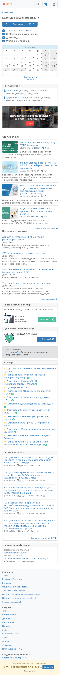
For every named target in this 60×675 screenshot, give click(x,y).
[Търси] (37, 3)
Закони (5, 629)
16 (45, 62)
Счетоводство (9, 614)
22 (38, 66)
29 (38, 69)
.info (7, 4)
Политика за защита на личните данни (21, 594)
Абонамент (46, 319)
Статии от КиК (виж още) (45, 228)
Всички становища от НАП (42, 538)
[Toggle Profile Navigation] (54, 4)
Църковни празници (19, 41)
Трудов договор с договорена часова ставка (26, 283)
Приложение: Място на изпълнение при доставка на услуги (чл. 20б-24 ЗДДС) (26, 443)
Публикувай (45, 339)
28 (30, 69)
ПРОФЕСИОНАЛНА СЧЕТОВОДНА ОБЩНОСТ (28, 558)
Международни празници (22, 34)
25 (6, 69)
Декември (17, 24)
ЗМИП (5, 637)
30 (45, 69)
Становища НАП (10, 633)
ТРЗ (4, 610)
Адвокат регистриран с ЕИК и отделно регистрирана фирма (23, 238)
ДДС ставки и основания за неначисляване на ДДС (30, 370)
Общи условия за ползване (15, 586)
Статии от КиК (10, 136)
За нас (5, 575)
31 (53, 69)
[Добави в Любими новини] (48, 148)
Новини (6, 626)
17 (5, 24)
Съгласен (48, 667)
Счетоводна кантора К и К (15, 657)
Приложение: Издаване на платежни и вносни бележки (30, 430)
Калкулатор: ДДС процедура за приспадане (30, 403)
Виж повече (30, 671)
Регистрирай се (13, 352)
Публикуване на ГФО (17, 387)
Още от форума (48, 299)
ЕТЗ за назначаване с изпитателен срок (23, 253)
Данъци (6, 618)
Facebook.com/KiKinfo (15, 552)
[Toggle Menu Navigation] (29, 4)
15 (38, 62)
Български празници (19, 30)
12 (14, 62)
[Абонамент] (45, 4)
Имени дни (14, 37)
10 (53, 58)
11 (6, 62)
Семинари (7, 645)
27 (22, 69)
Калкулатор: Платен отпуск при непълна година (27, 418)
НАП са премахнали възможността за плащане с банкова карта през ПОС (28, 270)
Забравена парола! (11, 602)
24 (53, 66)
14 (30, 62)
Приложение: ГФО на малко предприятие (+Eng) (27, 392)
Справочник (7, 12)
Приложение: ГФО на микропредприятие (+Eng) (27, 399)
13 (22, 62)
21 (30, 66)
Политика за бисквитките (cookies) (19, 598)
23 (45, 66)
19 (14, 66)
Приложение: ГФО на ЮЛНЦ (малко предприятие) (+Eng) (24, 376)
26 (14, 69)
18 (6, 66)
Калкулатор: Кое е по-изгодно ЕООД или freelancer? (27, 437)
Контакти (6, 583)
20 (22, 66)
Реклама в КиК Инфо (12, 579)
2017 (31, 24)
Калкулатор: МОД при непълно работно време (27, 424)
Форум (5, 641)
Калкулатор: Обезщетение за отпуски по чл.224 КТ (27, 411)
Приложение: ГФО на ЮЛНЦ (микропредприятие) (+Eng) (20, 382)
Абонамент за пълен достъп (16, 590)
